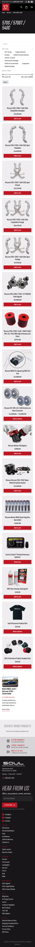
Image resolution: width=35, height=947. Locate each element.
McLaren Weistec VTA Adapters (17, 445)
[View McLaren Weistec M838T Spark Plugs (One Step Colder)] (17, 506)
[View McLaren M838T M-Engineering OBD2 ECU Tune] (17, 360)
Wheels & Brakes (10, 66)
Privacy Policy (6, 929)
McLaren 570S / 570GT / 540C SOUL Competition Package (17, 221)
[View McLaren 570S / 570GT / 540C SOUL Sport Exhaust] (17, 171)
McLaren (9, 13)
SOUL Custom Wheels (8, 889)
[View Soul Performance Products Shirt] (17, 612)
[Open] (32, 7)
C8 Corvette (6, 862)
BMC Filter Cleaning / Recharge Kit (17, 589)
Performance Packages (11, 61)
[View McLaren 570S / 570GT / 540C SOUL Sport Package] (17, 245)
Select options (17, 419)
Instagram (8, 814)
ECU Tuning (8, 52)
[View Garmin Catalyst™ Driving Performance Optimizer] (17, 543)
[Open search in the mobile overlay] (21, 7)
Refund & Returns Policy (9, 920)
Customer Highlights (8, 697)
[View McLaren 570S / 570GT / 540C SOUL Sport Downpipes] (17, 134)
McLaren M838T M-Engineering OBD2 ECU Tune (17, 372)
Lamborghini (6, 865)
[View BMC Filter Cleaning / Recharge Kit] (17, 577)
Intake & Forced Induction (21, 55)
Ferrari (4, 871)
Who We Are (5, 828)
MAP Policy (5, 932)
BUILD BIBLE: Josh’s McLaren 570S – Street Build (9, 691)
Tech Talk (5, 911)
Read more (17, 562)
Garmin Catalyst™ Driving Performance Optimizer (17, 555)
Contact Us (5, 842)
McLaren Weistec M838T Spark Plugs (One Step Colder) (17, 518)
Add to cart (17, 119)
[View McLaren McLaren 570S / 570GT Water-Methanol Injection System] (17, 469)
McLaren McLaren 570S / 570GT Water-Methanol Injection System (17, 481)
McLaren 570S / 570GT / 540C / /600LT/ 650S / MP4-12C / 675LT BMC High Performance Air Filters (17, 334)
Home (3, 13)
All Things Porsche (7, 899)
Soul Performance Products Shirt (17, 623)
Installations (6, 836)
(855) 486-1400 (18, 2)
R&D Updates (6, 913)
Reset (5, 82)
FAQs (3, 834)
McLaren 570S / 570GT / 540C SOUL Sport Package (17, 258)
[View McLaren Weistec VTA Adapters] (17, 434)
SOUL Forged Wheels (8, 886)
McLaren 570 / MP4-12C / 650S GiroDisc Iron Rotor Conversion (17, 409)
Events (4, 902)
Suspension (25, 63)
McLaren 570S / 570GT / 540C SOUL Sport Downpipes (17, 146)
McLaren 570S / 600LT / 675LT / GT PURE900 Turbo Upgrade (17, 295)
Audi (3, 874)
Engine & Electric (20, 52)
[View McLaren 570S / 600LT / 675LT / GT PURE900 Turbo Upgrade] (17, 283)
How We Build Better (8, 831)
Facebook (8, 818)
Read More (6, 709)
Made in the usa (17, 751)
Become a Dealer (7, 852)
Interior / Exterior (10, 58)
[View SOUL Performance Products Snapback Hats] (17, 647)
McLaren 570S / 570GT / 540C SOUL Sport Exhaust (17, 183)
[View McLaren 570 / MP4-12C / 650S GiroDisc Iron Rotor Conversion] (17, 397)
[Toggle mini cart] (26, 7)
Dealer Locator (6, 849)
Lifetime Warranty (7, 839)
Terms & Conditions (8, 926)
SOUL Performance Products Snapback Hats (17, 658)
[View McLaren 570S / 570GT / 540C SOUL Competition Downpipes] (17, 97)
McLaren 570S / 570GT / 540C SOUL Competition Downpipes (17, 109)
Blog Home (5, 896)
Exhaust (7, 55)
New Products (6, 908)
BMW (3, 876)
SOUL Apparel (6, 883)
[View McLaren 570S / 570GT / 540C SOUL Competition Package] (17, 208)
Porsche (4, 859)
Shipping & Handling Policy (10, 923)
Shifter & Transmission (11, 63)
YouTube (7, 821)
